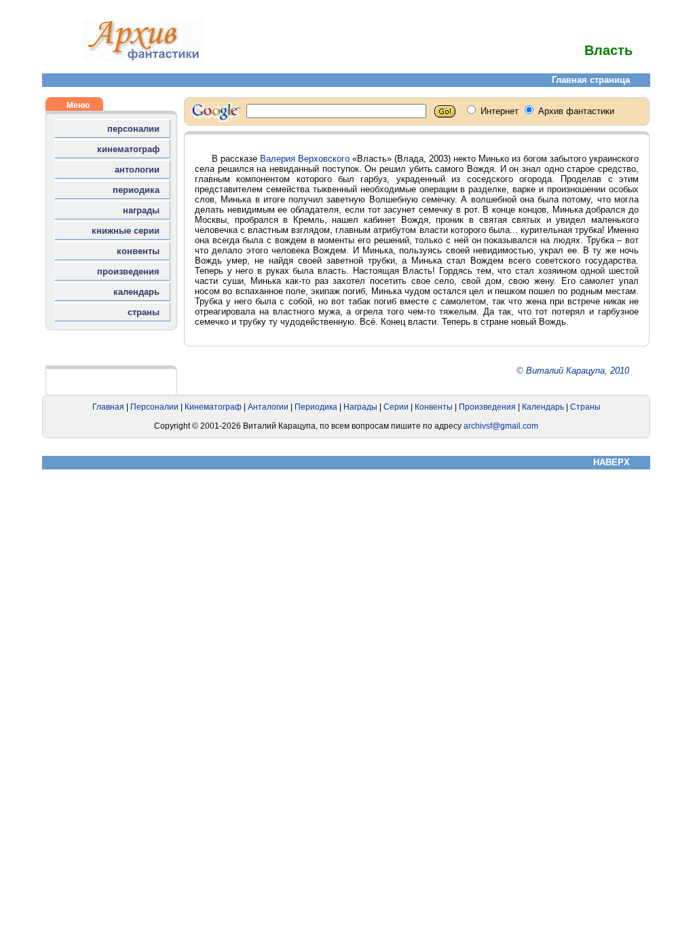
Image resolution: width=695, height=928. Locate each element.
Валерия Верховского (305, 159)
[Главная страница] (144, 59)
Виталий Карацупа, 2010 (577, 370)
